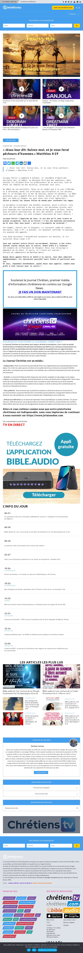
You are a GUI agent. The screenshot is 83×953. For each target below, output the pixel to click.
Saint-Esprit (18, 915)
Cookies (49, 925)
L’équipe (66, 925)
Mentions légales (69, 922)
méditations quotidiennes (25, 923)
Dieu (37, 915)
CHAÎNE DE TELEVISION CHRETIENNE (42, 883)
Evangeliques (8, 932)
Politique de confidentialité (47, 950)
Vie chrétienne (20, 932)
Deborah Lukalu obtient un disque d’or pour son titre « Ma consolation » (20, 128)
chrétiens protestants (26, 906)
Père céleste (29, 915)
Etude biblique (8, 928)
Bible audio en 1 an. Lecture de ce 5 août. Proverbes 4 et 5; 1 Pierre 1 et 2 (60, 692)
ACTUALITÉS (10, 140)
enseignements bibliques (28, 919)
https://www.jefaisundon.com (45, 415)
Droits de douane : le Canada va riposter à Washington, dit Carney (32, 720)
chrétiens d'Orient (9, 911)
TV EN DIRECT (14, 424)
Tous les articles (41, 772)
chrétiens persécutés (10, 902)
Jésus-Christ (8, 915)
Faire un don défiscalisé (63, 7)
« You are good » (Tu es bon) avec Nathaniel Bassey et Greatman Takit (59, 128)
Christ (27, 911)
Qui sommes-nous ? (69, 920)
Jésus (20, 911)
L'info (29, 932)
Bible (15, 919)
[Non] (80, 948)
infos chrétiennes (9, 936)
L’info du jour (21, 898)
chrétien (28, 928)
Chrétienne (19, 928)
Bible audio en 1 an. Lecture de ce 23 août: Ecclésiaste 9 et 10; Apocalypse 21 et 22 (21, 692)
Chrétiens (31, 898)
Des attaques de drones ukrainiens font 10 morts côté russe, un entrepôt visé (32, 704)
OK (29, 950)
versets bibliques (9, 923)
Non (34, 950)
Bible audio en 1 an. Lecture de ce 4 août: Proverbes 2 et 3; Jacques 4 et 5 (72, 704)
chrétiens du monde (10, 906)
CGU (48, 922)
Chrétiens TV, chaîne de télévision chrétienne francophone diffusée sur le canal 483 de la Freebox (54, 932)
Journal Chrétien (10, 861)
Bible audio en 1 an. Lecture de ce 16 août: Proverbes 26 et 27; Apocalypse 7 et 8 (72, 720)
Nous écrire (50, 920)
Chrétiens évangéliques (27, 902)
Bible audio (7, 919)
